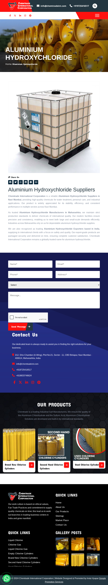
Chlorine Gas (14, 544)
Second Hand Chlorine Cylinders (24, 562)
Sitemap (60, 516)
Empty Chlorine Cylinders (20, 553)
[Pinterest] (30, 15)
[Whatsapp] (7, 578)
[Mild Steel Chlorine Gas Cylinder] (104, 465)
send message (19, 326)
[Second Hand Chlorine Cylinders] (34, 465)
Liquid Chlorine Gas (18, 549)
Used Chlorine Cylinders (55, 464)
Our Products (62, 511)
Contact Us (61, 525)
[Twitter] (15, 15)
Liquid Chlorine (15, 540)
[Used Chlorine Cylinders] (69, 465)
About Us (60, 507)
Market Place (62, 520)
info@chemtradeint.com (53, 5)
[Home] (20, 5)
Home (58, 502)
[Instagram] (25, 15)
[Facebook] (10, 15)
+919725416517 (81, 5)
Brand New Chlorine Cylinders (23, 558)
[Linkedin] (20, 15)
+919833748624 (24, 375)
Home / (9, 64)
